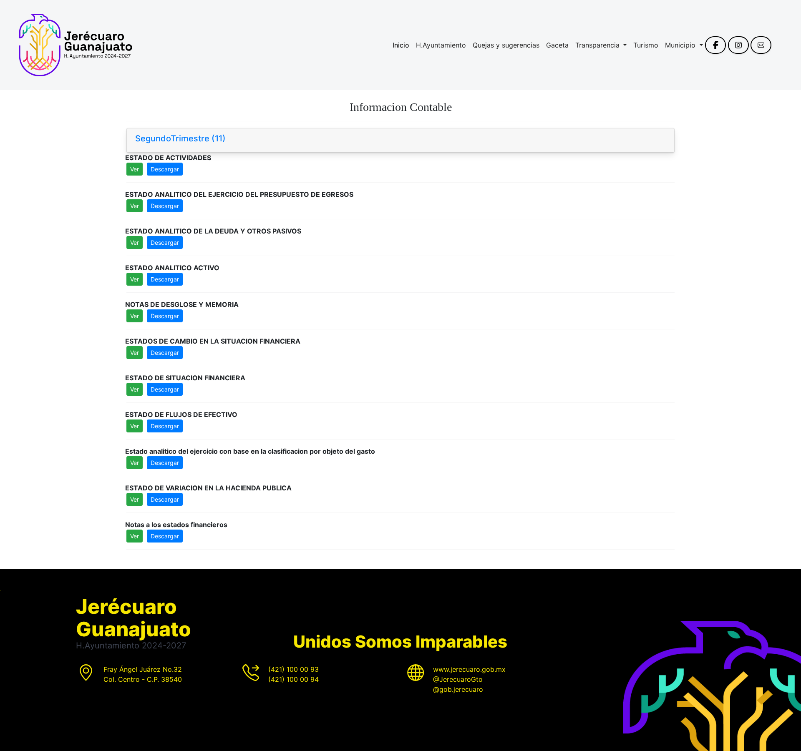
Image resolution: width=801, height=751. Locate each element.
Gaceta (557, 45)
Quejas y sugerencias (506, 45)
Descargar (165, 169)
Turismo (645, 45)
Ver (134, 169)
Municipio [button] (681, 45)
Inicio (401, 45)
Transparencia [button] (598, 45)
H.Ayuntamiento (441, 45)
